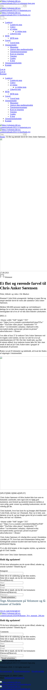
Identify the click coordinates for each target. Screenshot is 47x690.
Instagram (4, 571)
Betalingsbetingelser (22, 671)
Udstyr (12, 27)
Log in (2, 69)
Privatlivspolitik (38, 671)
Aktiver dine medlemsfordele (21, 49)
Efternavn (8, 592)
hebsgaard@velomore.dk (14, 678)
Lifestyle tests (15, 34)
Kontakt (8, 65)
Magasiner (14, 47)
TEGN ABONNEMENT (10, 611)
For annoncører (6, 671)
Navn (6, 580)
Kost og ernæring (17, 54)
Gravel (7, 40)
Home (2, 137)
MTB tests (14, 38)
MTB (7, 36)
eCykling (13, 29)
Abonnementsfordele (13, 63)
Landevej (8, 22)
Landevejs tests (16, 25)
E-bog (12, 61)
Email (2, 585)
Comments (4, 632)
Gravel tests (14, 43)
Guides (13, 58)
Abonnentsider (11, 45)
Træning (13, 56)
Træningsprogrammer (18, 52)
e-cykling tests (20, 31)
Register (3, 74)
